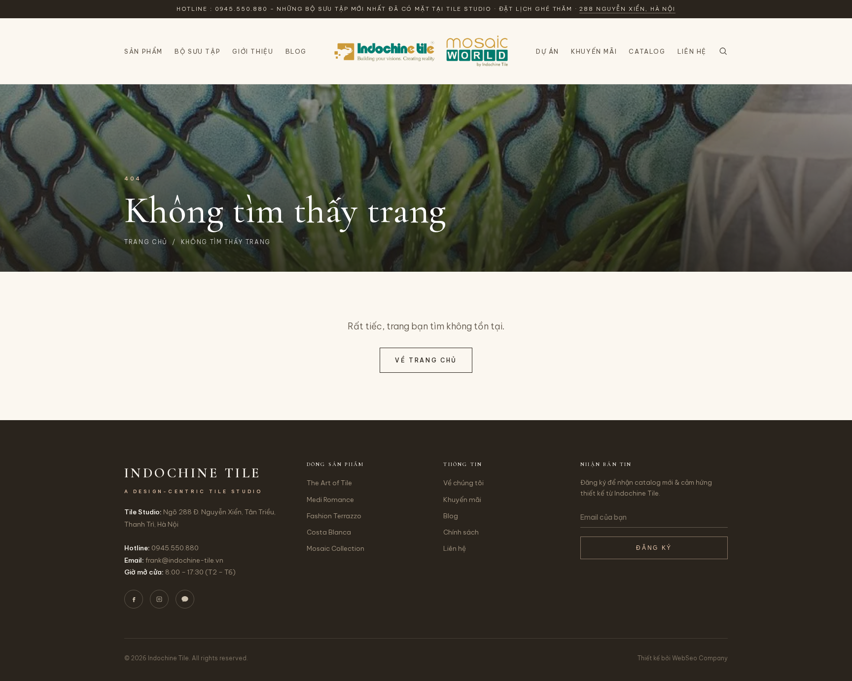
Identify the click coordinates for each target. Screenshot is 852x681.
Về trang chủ (426, 360)
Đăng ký (654, 547)
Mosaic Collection (335, 548)
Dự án (547, 51)
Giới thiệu (252, 51)
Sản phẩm (143, 51)
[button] (723, 51)
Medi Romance (330, 499)
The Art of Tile (329, 482)
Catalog (647, 51)
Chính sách (461, 532)
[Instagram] (159, 599)
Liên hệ (692, 51)
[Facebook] (133, 599)
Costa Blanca (329, 532)
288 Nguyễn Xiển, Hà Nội (627, 8)
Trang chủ (146, 242)
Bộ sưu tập (197, 51)
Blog (296, 51)
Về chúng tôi (463, 482)
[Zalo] (185, 599)
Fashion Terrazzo (334, 515)
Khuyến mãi (594, 51)
